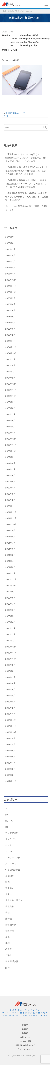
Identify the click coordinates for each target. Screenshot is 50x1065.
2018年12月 (11, 719)
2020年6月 (10, 609)
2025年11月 (11, 285)
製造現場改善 (11, 961)
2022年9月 (10, 457)
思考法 (8, 894)
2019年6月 (10, 683)
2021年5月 (10, 554)
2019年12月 (11, 646)
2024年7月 (10, 359)
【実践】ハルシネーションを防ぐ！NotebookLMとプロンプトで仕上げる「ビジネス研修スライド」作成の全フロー (26, 158)
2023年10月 (11, 395)
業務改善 (9, 930)
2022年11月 (11, 444)
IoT (6, 826)
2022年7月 (10, 469)
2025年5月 (10, 316)
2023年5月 (10, 420)
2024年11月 (11, 347)
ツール (8, 851)
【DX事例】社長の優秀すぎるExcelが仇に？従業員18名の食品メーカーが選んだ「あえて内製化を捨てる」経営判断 (26, 171)
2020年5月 (10, 616)
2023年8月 (10, 408)
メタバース (10, 863)
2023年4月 (10, 426)
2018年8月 (10, 744)
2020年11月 (11, 579)
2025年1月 (10, 340)
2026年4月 (10, 255)
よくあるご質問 (25, 1041)
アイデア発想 (11, 833)
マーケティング (12, 857)
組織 (7, 942)
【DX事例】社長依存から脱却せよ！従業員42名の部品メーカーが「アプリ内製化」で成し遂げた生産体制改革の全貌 (26, 184)
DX (6, 814)
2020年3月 (10, 628)
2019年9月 (10, 664)
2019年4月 (10, 695)
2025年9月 (10, 298)
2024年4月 (10, 365)
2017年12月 (11, 781)
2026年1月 (10, 273)
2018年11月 (11, 726)
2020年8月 (10, 597)
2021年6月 (10, 548)
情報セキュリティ (13, 900)
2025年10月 (11, 292)
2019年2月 (10, 707)
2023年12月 (11, 383)
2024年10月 (11, 353)
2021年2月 (10, 573)
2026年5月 (10, 249)
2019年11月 (11, 652)
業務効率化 (10, 924)
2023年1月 (10, 432)
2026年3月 (10, 261)
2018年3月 (10, 768)
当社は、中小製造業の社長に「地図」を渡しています (26, 208)
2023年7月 (10, 414)
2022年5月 (10, 481)
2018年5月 (10, 756)
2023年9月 (10, 402)
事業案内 (25, 1029)
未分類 (8, 918)
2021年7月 (10, 542)
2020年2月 (10, 634)
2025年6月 (10, 310)
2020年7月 (10, 603)
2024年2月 (10, 377)
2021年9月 (10, 530)
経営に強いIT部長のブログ (16, 11)
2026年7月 (10, 237)
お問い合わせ (25, 1037)
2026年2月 (10, 267)
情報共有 (9, 906)
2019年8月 (10, 671)
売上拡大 (9, 887)
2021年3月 (10, 567)
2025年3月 (10, 328)
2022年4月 (10, 487)
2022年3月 (10, 493)
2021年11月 (11, 518)
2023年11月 (11, 389)
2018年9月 (10, 738)
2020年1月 (10, 640)
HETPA (9, 820)
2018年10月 (11, 732)
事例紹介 (9, 875)
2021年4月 (10, 560)
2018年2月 (10, 774)
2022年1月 (10, 505)
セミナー (9, 845)
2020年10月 (11, 585)
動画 (7, 881)
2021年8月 (10, 536)
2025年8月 (10, 304)
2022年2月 (10, 499)
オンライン (10, 839)
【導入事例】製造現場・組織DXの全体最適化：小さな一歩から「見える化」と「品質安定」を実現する (26, 197)
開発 (7, 967)
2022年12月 (11, 438)
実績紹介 (25, 1033)
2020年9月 (10, 591)
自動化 (8, 955)
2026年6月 (10, 243)
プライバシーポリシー (25, 1049)
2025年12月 (11, 279)
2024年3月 (10, 371)
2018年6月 (10, 750)
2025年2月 (10, 334)
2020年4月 (10, 622)
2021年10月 (11, 524)
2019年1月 (10, 713)
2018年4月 (10, 762)
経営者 (8, 949)
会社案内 (25, 1025)
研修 (7, 936)
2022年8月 (10, 463)
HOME (4, 11)
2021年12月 (11, 512)
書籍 (7, 912)
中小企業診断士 (12, 869)
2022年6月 (10, 475)
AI (6, 808)
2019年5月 (10, 689)
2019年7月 (10, 677)
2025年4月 (10, 322)
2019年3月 (10, 701)
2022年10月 (11, 451)
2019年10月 (11, 658)
